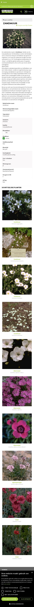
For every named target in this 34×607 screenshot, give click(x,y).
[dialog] (17, 589)
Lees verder (7, 584)
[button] (17, 604)
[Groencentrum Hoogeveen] (7, 11)
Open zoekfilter (8, 20)
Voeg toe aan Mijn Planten (25, 25)
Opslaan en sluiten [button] (9, 599)
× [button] (32, 572)
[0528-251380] (31, 6)
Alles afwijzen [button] (26, 599)
